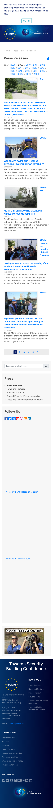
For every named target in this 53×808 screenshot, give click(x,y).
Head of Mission (8, 749)
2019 (20, 71)
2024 (20, 74)
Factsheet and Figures (11, 757)
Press (15, 50)
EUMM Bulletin (34, 697)
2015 (27, 68)
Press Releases (28, 50)
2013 (12, 68)
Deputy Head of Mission (12, 753)
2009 (20, 65)
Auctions (5, 745)
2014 (20, 68)
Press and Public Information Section (25, 399)
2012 (42, 65)
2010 (28, 65)
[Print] (48, 58)
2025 (28, 74)
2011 (35, 65)
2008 (13, 65)
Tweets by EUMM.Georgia (17, 558)
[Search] (45, 366)
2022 (42, 71)
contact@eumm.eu (16, 723)
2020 (27, 71)
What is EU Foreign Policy (12, 761)
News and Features (16, 389)
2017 (42, 68)
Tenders (5, 742)
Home (7, 50)
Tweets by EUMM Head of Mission (21, 492)
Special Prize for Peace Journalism (24, 396)
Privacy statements (10, 765)
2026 (36, 74)
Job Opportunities (9, 738)
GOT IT (26, 20)
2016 (34, 68)
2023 (13, 74)
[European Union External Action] (26, 792)
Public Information (15, 392)
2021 (35, 71)
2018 (12, 71)
